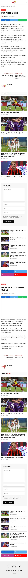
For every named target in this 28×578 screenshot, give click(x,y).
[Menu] (2, 2)
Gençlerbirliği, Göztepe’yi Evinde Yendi (11, 112)
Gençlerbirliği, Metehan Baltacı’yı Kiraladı (12, 177)
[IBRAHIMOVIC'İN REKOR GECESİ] (14, 308)
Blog (7, 6)
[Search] (26, 2)
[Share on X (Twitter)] (14, 20)
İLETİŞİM (20, 570)
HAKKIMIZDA (9, 570)
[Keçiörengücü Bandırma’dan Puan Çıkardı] (14, 124)
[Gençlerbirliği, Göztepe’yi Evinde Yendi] (14, 103)
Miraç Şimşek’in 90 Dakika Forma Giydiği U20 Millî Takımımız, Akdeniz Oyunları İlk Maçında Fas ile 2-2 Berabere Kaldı (13, 155)
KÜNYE (14, 570)
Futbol (3, 9)
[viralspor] (14, 2)
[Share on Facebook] (5, 20)
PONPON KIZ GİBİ (19, 357)
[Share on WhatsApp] (22, 20)
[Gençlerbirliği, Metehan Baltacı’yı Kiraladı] (14, 168)
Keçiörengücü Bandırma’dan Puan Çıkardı (12, 133)
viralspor (6, 16)
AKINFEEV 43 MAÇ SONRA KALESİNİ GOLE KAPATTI (20, 77)
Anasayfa (3, 6)
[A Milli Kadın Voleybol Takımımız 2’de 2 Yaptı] (5, 239)
